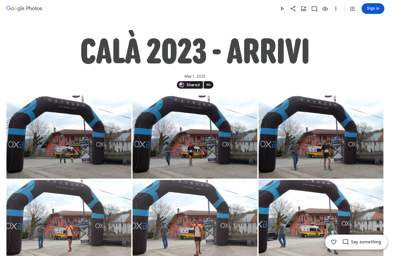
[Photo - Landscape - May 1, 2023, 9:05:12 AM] (68, 137)
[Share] (293, 8)
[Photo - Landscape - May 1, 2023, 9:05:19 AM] (321, 137)
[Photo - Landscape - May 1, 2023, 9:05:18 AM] (194, 137)
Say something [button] (366, 242)
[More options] (335, 8)
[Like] (333, 242)
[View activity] (314, 8)
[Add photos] (303, 8)
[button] (352, 8)
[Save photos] (325, 8)
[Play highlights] (282, 8)
